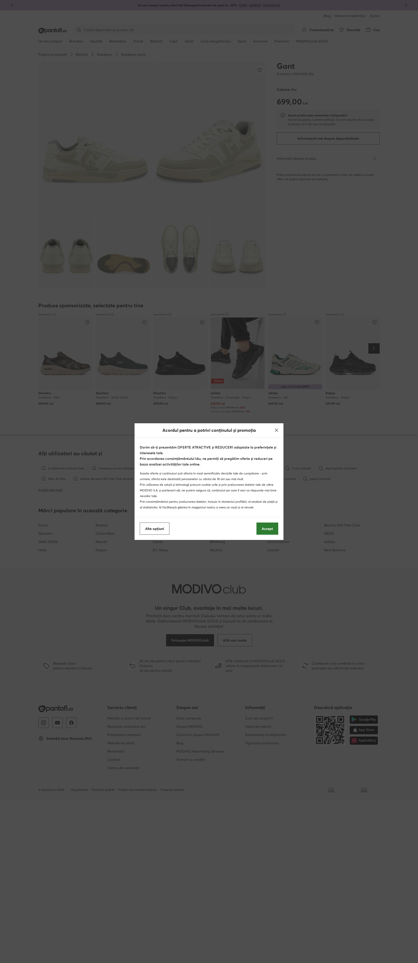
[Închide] (276, 430)
